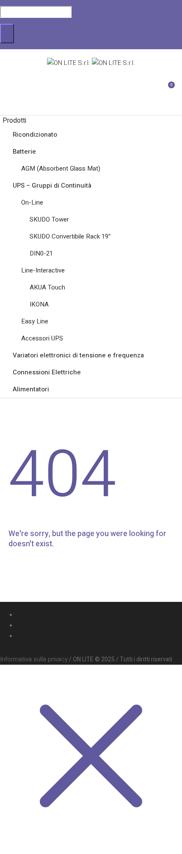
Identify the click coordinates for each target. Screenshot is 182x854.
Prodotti (14, 120)
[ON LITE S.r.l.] (91, 62)
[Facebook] (99, 636)
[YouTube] (99, 625)
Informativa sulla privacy (34, 659)
